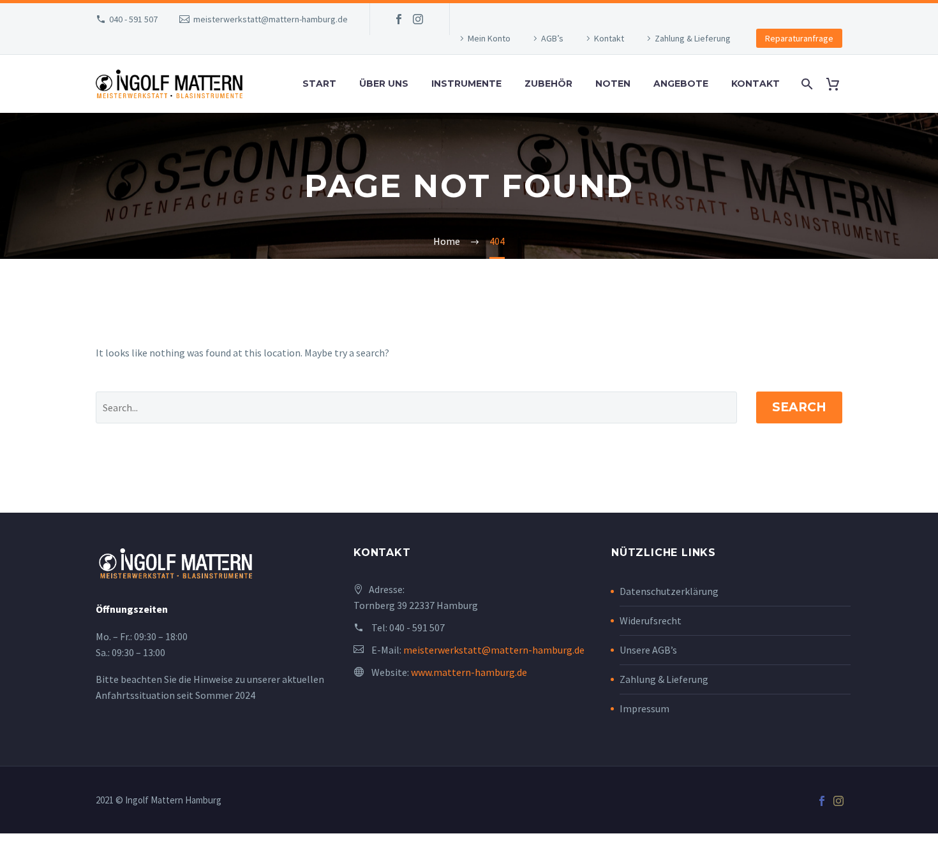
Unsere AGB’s (648, 649)
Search (799, 407)
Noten (612, 83)
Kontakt (609, 38)
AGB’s (552, 38)
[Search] (805, 84)
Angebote (680, 83)
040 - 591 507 (133, 19)
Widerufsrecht (650, 620)
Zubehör (548, 83)
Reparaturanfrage (799, 38)
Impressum (644, 708)
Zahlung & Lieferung (693, 38)
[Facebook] (398, 19)
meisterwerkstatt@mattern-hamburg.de (270, 19)
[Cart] (837, 84)
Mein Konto (489, 38)
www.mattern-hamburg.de (469, 672)
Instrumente (466, 83)
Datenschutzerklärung (669, 591)
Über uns (383, 83)
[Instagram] (418, 19)
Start (319, 83)
